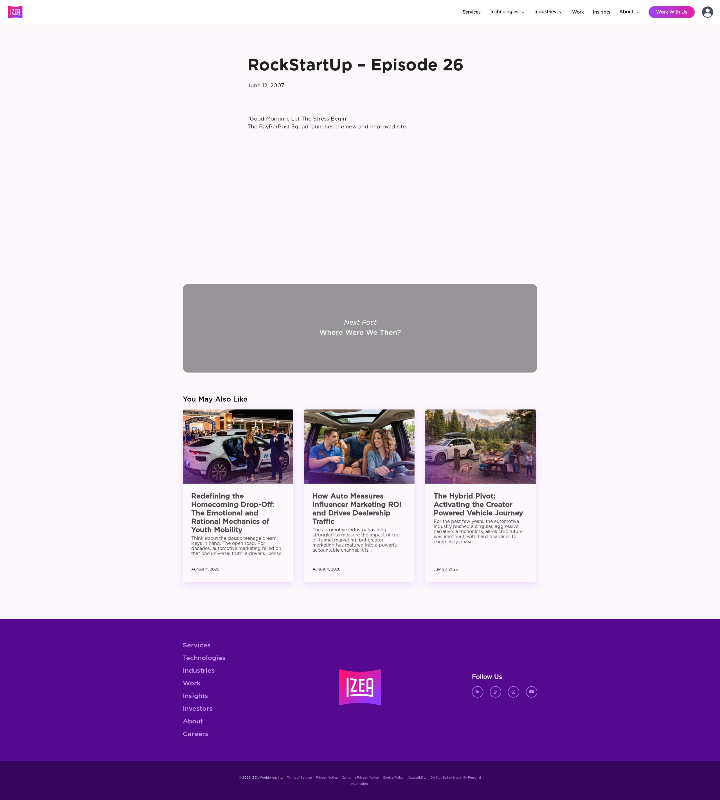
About (193, 721)
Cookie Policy (393, 777)
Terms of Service (299, 777)
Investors (198, 709)
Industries (199, 671)
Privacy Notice (327, 777)
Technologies (204, 658)
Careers (195, 734)
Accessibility (417, 777)
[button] (507, 12)
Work (192, 683)
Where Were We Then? (360, 328)
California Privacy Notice (360, 777)
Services (197, 645)
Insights (195, 696)
